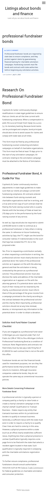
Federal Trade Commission (32, 467)
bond (12, 123)
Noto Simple (25, 490)
